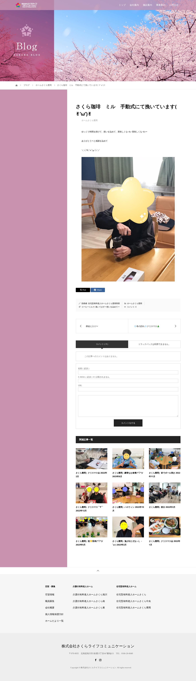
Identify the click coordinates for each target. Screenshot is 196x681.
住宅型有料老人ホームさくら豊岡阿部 (104, 303)
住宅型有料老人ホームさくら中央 (133, 601)
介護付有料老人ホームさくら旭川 (90, 594)
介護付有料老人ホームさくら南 (89, 601)
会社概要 (49, 607)
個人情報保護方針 (54, 614)
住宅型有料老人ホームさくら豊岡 (133, 607)
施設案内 (147, 5)
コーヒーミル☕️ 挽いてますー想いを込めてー (100, 307)
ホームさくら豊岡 (89, 120)
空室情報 (49, 594)
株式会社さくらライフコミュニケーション (98, 646)
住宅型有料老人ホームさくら (131, 594)
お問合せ (173, 5)
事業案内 (160, 5)
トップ (122, 5)
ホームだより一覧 (54, 621)
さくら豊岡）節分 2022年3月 (162, 507)
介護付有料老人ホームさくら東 (89, 607)
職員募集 (49, 601)
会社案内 (134, 5)
